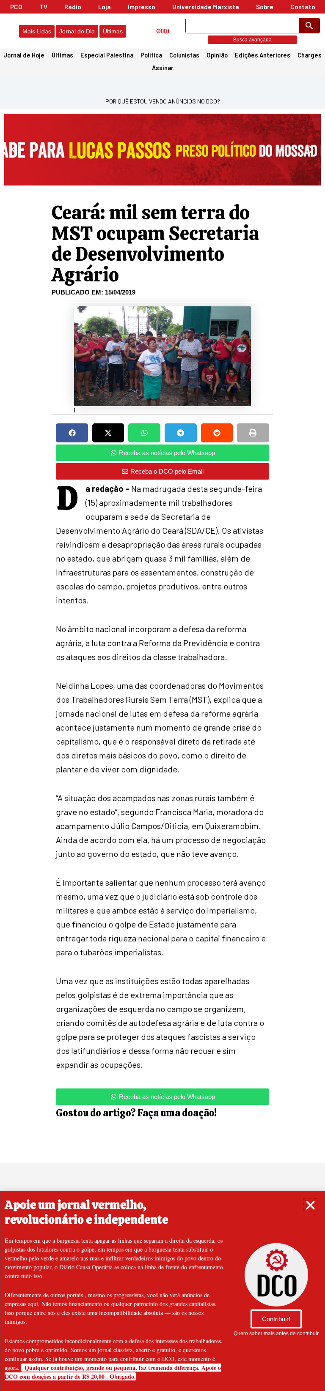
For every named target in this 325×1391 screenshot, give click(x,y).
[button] (310, 1205)
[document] (162, 695)
